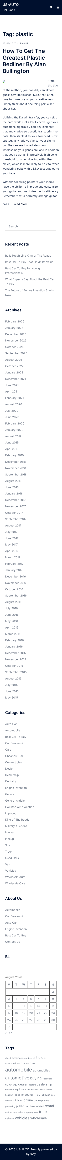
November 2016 (15, 583)
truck (43, 1112)
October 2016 (14, 589)
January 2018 (14, 493)
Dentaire (10, 781)
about (8, 1058)
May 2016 (11, 621)
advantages (18, 1058)
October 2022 (14, 366)
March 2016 (12, 634)
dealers (32, 1084)
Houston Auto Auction (19, 807)
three (36, 1112)
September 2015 (16, 672)
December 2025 (15, 334)
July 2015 (11, 685)
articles (39, 1057)
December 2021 (15, 379)
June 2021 (12, 385)
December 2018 (15, 461)
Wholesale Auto (15, 877)
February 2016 (14, 640)
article (28, 1058)
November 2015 (15, 659)
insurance (42, 1094)
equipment (21, 1089)
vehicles (22, 1118)
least (53, 1095)
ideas (17, 1094)
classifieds (47, 1079)
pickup (38, 1100)
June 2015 (12, 691)
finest (42, 1089)
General (10, 794)
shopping (28, 1112)
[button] (51, 7)
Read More (20, 204)
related (40, 1106)
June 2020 (12, 417)
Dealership (12, 775)
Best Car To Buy (15, 736)
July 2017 (11, 532)
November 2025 (16, 340)
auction (21, 1063)
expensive (33, 1089)
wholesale (38, 1118)
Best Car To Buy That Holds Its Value (29, 262)
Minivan (10, 832)
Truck (8, 851)
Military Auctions (16, 826)
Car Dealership (14, 743)
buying (36, 1078)
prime (46, 1100)
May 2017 (11, 544)
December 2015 (15, 653)
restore (8, 1112)
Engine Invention (16, 787)
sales (20, 1112)
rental (49, 1106)
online (28, 1100)
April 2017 (11, 551)
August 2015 (13, 678)
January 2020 (14, 430)
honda (49, 1089)
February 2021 (14, 398)
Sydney (31, 1154)
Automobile (12, 730)
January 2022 (14, 372)
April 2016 (11, 627)
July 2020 (11, 410)
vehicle (9, 1118)
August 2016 (13, 602)
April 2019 (11, 449)
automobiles (41, 1070)
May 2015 (11, 697)
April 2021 (11, 391)
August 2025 (13, 359)
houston (9, 1095)
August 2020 (13, 404)
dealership (44, 1084)
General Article (15, 800)
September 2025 (16, 353)
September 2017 (16, 519)
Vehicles (10, 870)
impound (27, 1094)
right (15, 1112)
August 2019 (13, 436)
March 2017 (12, 557)
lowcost (8, 1101)
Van (7, 864)
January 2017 (14, 570)
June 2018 (12, 487)
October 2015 (14, 665)
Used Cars (12, 858)
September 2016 (16, 595)
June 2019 (12, 442)
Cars (8, 749)
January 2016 (14, 646)
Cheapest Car (14, 756)
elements (9, 1089)
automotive (17, 1077)
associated (10, 1063)
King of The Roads (17, 819)
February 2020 (14, 423)
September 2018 (16, 474)
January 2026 (14, 328)
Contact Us (12, 941)
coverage (11, 1084)
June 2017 (11, 538)
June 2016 (12, 614)
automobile (18, 1070)
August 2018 (13, 481)
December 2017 (15, 500)
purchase (30, 1106)
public (20, 1106)
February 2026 (14, 321)
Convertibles (13, 762)
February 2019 (14, 455)
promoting (10, 1106)
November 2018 (15, 468)
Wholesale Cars (15, 883)
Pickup (24, 43)
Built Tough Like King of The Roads (28, 255)
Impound (11, 813)
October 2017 (14, 512)
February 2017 (14, 563)
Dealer (9, 768)
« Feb (8, 1033)
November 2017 (15, 506)
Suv (7, 845)
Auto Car (11, 724)
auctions (30, 1063)
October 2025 (14, 347)
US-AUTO (11, 5)
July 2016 (11, 608)
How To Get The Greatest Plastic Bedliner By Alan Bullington (24, 61)
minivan (18, 1100)
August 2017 (13, 525)
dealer (23, 1084)
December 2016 (15, 576)
